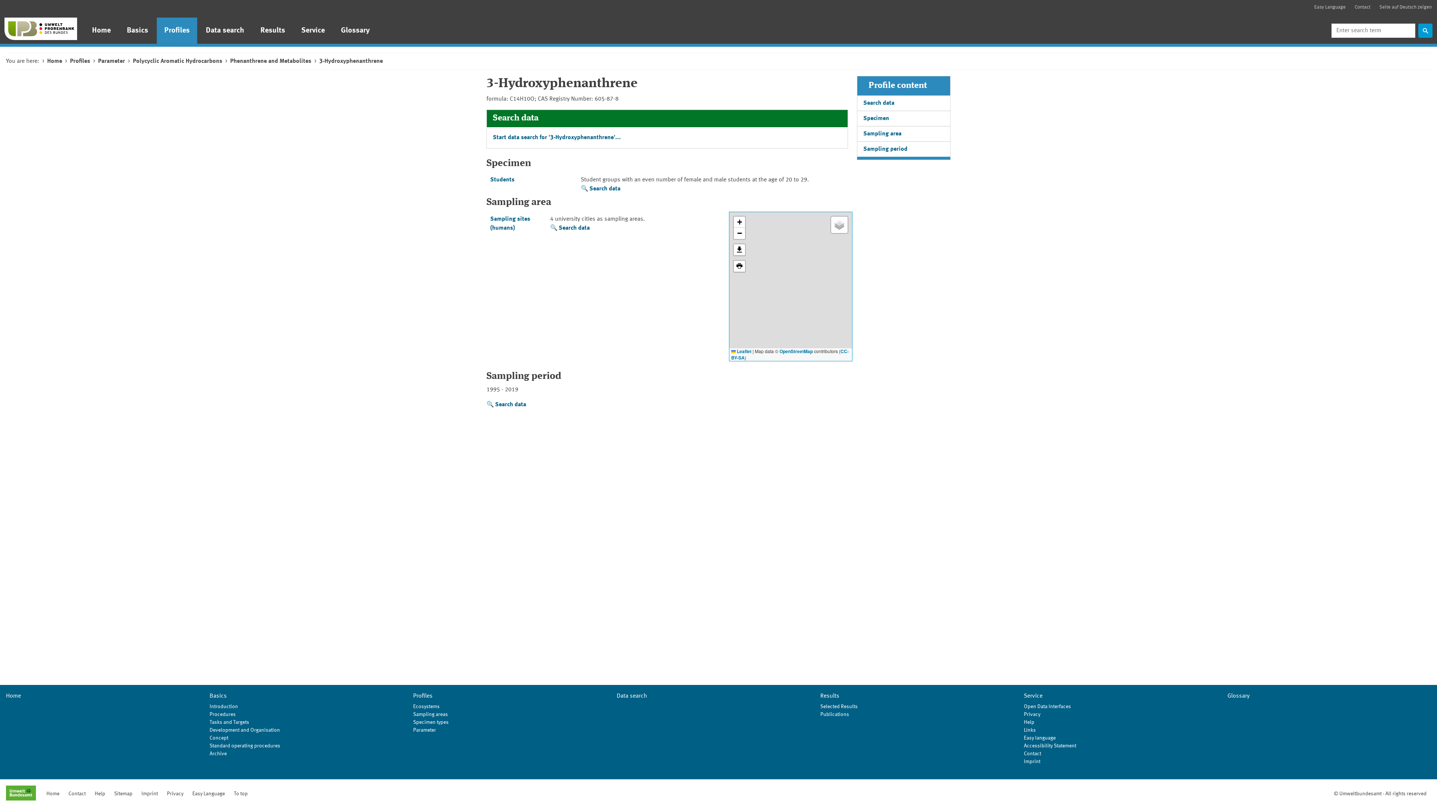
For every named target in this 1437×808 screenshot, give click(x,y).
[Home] (40, 29)
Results (272, 30)
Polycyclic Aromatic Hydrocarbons (177, 61)
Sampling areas (430, 714)
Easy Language (1330, 7)
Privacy (1032, 714)
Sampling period (885, 149)
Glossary (355, 30)
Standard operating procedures (245, 746)
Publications (834, 714)
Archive (218, 753)
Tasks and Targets (229, 722)
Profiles (177, 30)
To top (241, 793)
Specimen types (431, 722)
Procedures (223, 714)
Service (313, 30)
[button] (739, 222)
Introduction (224, 706)
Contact (1362, 7)
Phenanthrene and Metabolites (270, 61)
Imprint (1032, 761)
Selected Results (839, 706)
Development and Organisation (245, 730)
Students (502, 180)
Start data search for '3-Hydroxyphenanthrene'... (557, 138)
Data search (225, 30)
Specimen (876, 119)
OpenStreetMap (796, 351)
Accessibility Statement (1050, 746)
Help (1029, 722)
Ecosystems (426, 706)
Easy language (1040, 738)
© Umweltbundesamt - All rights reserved (1380, 793)
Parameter (111, 61)
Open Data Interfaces (1047, 706)
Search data (604, 189)
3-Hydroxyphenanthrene (351, 61)
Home (101, 30)
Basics (137, 30)
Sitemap (123, 793)
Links (1030, 730)
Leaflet (743, 351)
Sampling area (882, 134)
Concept (219, 738)
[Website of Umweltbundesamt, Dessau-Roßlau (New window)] (21, 794)
